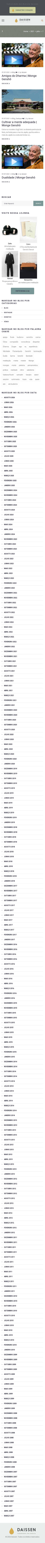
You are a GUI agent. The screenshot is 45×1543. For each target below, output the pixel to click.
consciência (25, 342)
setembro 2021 (10, 666)
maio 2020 (8, 744)
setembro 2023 (10, 549)
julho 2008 (8, 1438)
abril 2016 (8, 983)
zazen (37, 379)
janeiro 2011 (9, 1291)
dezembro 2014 (10, 1062)
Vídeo (6, 321)
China (5, 342)
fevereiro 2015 (10, 1052)
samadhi (19, 375)
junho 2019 (9, 798)
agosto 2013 (9, 1140)
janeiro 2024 (9, 534)
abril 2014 (8, 1101)
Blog (13, 72)
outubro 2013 (10, 1130)
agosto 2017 (9, 905)
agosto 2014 (9, 1081)
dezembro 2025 (10, 432)
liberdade (29, 356)
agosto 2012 (9, 1198)
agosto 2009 (9, 1374)
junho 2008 (9, 1442)
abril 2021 (8, 690)
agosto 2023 (9, 554)
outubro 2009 (10, 1364)
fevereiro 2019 (10, 817)
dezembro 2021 (10, 651)
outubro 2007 (10, 1482)
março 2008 (9, 1457)
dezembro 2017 (10, 886)
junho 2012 (9, 1208)
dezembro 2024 (10, 490)
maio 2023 (8, 568)
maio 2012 (8, 1213)
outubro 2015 (10, 1013)
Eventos (7, 317)
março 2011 (9, 1281)
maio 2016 (8, 979)
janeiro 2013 (9, 1174)
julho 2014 (8, 1086)
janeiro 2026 (9, 427)
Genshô (28, 351)
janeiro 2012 (9, 1232)
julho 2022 (8, 617)
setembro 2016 (10, 959)
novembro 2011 (10, 1242)
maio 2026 (8, 407)
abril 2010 (8, 1335)
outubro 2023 (10, 544)
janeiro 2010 (9, 1350)
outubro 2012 (10, 1189)
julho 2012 (8, 1203)
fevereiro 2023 (10, 583)
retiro (22, 370)
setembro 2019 (10, 783)
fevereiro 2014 (10, 1110)
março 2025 (9, 476)
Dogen (14, 347)
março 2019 (9, 813)
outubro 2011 (10, 1247)
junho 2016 (9, 974)
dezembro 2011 (10, 1237)
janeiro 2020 (9, 764)
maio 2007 (8, 1506)
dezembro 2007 (10, 1472)
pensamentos (33, 365)
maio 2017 (8, 920)
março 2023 (9, 578)
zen (4, 384)
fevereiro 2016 (10, 993)
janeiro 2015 (9, 1057)
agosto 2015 (9, 1023)
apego (5, 337)
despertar (36, 342)
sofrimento (15, 379)
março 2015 (9, 1047)
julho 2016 (8, 969)
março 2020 (9, 754)
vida (30, 379)
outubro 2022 (10, 603)
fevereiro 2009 (10, 1403)
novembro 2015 (10, 1008)
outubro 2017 (10, 896)
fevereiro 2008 (10, 1462)
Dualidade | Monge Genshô (18, 177)
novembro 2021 (10, 656)
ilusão (5, 356)
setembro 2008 (10, 1428)
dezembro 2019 (10, 769)
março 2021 (9, 695)
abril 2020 (8, 749)
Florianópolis (17, 351)
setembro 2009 (10, 1369)
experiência (33, 347)
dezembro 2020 (10, 710)
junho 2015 (9, 1032)
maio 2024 (8, 524)
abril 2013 (8, 1159)
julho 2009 (8, 1379)
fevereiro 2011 (10, 1286)
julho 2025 (8, 456)
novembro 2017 (10, 891)
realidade (14, 370)
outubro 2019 (10, 778)
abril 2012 (8, 1218)
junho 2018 (9, 856)
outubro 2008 (10, 1423)
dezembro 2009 (10, 1355)
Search (38, 203)
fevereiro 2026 (10, 422)
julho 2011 (8, 1262)
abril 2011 (8, 1276)
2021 (32, 31)
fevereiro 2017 (10, 935)
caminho (29, 337)
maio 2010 (8, 1330)
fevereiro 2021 (10, 700)
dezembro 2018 (10, 827)
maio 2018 (8, 861)
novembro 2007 (10, 1477)
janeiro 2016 (9, 998)
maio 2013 (8, 1154)
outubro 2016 (10, 954)
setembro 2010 (10, 1311)
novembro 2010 (10, 1301)
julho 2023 (8, 559)
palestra (22, 365)
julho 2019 (8, 793)
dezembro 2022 (10, 593)
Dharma (6, 347)
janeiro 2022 (9, 646)
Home (26, 31)
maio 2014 (8, 1096)
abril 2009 (8, 1394)
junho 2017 (9, 915)
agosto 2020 (9, 730)
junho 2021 (9, 681)
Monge (31, 361)
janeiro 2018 (9, 881)
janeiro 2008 (9, 1467)
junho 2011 (9, 1267)
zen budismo (13, 384)
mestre (23, 361)
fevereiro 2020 (10, 759)
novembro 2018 (10, 832)
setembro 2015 (10, 1018)
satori (36, 375)
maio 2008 (8, 1447)
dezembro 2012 (10, 1179)
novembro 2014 (10, 1066)
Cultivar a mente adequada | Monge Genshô (19, 123)
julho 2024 (8, 515)
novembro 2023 (10, 539)
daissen (24, 72)
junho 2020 (9, 739)
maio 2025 (8, 466)
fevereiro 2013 (10, 1169)
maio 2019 (8, 803)
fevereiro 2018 (10, 876)
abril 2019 (8, 808)
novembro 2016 (10, 949)
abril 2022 (8, 632)
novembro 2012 (10, 1184)
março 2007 (9, 1516)
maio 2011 (8, 1272)
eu (25, 347)
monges (6, 365)
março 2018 (9, 871)
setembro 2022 (10, 607)
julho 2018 (8, 852)
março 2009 (9, 1399)
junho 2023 (9, 563)
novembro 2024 (10, 495)
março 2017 (9, 930)
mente (16, 361)
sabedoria (30, 370)
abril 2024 (8, 529)
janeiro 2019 (9, 822)
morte (14, 365)
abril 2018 (8, 866)
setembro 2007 (10, 1486)
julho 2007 (8, 1496)
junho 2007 (9, 1501)
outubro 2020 (10, 720)
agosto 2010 (9, 1316)
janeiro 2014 (9, 1115)
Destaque (19, 118)
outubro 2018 (10, 837)
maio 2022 (8, 627)
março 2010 (9, 1340)
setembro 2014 (10, 1076)
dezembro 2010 (10, 1296)
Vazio (24, 379)
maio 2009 (8, 1389)
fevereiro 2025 (10, 480)
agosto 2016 (9, 964)
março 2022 (9, 637)
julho (38, 31)
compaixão (14, 342)
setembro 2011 (10, 1252)
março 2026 (9, 417)
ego (20, 347)
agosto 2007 (9, 1491)
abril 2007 (8, 1511)
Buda (12, 337)
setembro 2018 (10, 842)
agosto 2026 (9, 397)
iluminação (38, 351)
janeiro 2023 (9, 588)
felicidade (6, 351)
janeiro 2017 (9, 939)
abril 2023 (8, 573)
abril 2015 (8, 1042)
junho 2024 (9, 520)
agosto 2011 (9, 1257)
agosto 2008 (9, 1433)
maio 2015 (8, 1037)
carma (38, 337)
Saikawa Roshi (8, 375)
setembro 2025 (10, 446)
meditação (7, 361)
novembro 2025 (10, 437)
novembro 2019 (10, 773)
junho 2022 (9, 622)
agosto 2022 (9, 612)
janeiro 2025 (9, 485)
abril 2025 (8, 471)
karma (12, 356)
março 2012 (9, 1223)
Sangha (28, 375)
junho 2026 (9, 402)
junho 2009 (9, 1384)
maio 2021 (8, 686)
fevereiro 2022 (10, 642)
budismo (20, 337)
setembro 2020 (10, 725)
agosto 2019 (9, 788)
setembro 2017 (10, 900)
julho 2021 (8, 676)
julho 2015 (8, 1027)
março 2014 (9, 1106)
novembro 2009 (10, 1359)
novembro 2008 (10, 1418)
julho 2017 (8, 910)
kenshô (20, 356)
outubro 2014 (10, 1071)
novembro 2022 (10, 598)
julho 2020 (8, 734)
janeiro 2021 (9, 705)
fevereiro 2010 (10, 1345)
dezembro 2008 (10, 1413)
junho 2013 (9, 1149)
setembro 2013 (10, 1135)
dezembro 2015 (10, 1003)
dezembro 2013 (10, 1120)
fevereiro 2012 (10, 1228)
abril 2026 (8, 412)
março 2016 (9, 988)
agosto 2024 (9, 510)
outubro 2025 (10, 441)
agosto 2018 (9, 847)
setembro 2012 (10, 1193)
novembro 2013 (10, 1125)
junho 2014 (9, 1091)
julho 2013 (8, 1145)
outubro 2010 (10, 1306)
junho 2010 (9, 1325)
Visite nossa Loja (22, 291)
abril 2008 (8, 1452)
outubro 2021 (10, 661)
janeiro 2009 (9, 1408)
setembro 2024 (10, 505)
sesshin (6, 379)
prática (5, 370)
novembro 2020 (10, 715)
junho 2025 (9, 461)
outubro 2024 (10, 500)
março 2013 (9, 1164)
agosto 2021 (9, 671)
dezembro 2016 (10, 944)
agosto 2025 (9, 451)
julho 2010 (8, 1320)
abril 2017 (8, 925)
